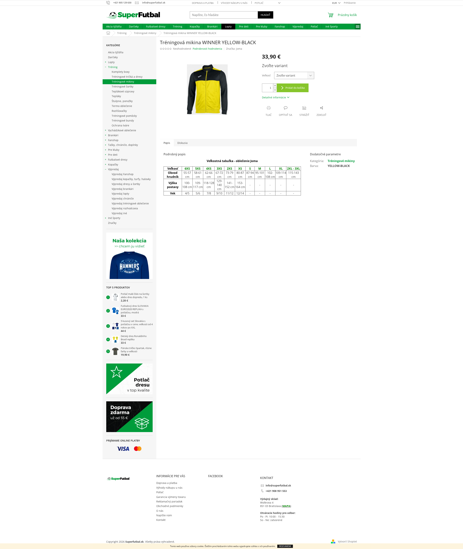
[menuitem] (114, 26)
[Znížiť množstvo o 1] (275, 90)
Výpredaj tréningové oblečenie (130, 203)
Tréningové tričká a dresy (127, 76)
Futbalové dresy (117, 159)
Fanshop (113, 140)
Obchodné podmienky (169, 506)
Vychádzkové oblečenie (122, 130)
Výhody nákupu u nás (234, 3)
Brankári (113, 135)
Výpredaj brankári (123, 189)
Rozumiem (285, 546)
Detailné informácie (274, 97)
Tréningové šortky (122, 86)
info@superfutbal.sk (278, 485)
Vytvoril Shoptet (347, 541)
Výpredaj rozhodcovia (125, 208)
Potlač (259, 3)
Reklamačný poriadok (169, 501)
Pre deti (113, 154)
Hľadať (265, 15)
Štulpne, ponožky (122, 101)
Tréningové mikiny (123, 81)
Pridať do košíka (295, 87)
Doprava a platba (203, 3)
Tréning (113, 67)
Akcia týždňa (115, 52)
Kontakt (161, 520)
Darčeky (113, 57)
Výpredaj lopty (120, 193)
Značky (112, 223)
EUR (334, 3)
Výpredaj (113, 169)
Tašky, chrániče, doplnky (123, 145)
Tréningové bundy (123, 120)
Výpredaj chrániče (123, 198)
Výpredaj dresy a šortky (126, 184)
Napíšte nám (164, 515)
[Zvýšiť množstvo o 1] (275, 86)
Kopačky (113, 164)
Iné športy (114, 218)
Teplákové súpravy (123, 91)
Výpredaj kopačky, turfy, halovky (131, 179)
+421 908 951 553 (276, 491)
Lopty (111, 62)
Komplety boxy (121, 71)
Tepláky (116, 96)
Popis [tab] (167, 143)
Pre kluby (113, 149)
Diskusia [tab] (182, 143)
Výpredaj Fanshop (123, 174)
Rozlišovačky (119, 111)
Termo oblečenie (122, 106)
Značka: (234, 48)
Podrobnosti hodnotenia (207, 48)
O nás (159, 510)
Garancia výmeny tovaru (171, 497)
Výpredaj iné (119, 213)
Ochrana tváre (120, 125)
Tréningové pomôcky (124, 115)
